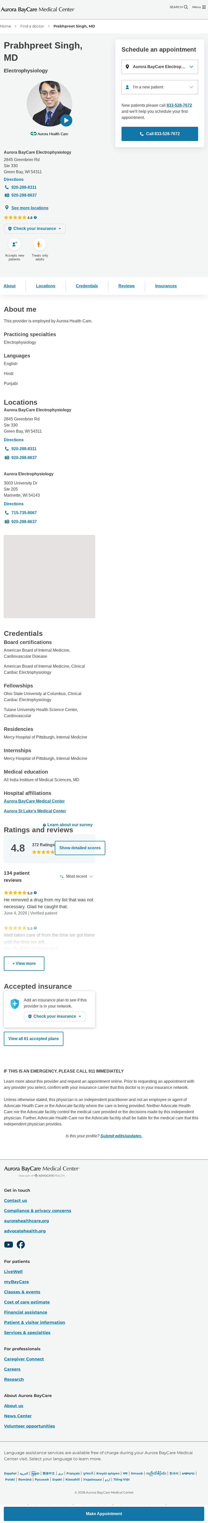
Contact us (15, 1200)
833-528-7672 (179, 105)
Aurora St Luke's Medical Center (35, 811)
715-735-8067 (24, 513)
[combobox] (160, 87)
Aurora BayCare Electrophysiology (37, 152)
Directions (14, 179)
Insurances (166, 286)
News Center (18, 1416)
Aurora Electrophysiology (29, 474)
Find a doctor (32, 26)
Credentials (87, 286)
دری (60, 1473)
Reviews (126, 286)
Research (14, 1379)
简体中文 (49, 1473)
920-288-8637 (24, 195)
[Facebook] (21, 1245)
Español (10, 1473)
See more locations (29, 208)
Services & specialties (27, 1332)
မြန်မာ (35, 1473)
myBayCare (16, 1281)
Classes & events (22, 1292)
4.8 (29, 217)
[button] (66, 120)
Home (5, 26)
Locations (45, 286)
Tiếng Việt (121, 1479)
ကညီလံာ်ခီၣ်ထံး (156, 1473)
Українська (92, 1479)
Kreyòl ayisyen (107, 1473)
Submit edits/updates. (121, 1136)
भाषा (125, 1473)
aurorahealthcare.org (26, 1220)
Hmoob (137, 1473)
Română (24, 1479)
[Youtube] (9, 1245)
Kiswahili (72, 1479)
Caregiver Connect (24, 1359)
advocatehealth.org (25, 1231)
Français (73, 1473)
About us (13, 1405)
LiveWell (13, 1271)
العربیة (24, 1473)
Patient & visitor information (34, 1322)
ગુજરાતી (88, 1473)
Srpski (57, 1479)
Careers (12, 1369)
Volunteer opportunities (29, 1426)
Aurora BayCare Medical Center (34, 801)
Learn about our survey (70, 825)
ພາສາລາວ (188, 1473)
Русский (42, 1479)
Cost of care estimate (27, 1302)
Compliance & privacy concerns (37, 1210)
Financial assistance (25, 1312)
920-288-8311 (24, 187)
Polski (10, 1479)
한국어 (174, 1473)
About (9, 286)
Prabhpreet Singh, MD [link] (74, 26)
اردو (107, 1479)
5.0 (29, 893)
